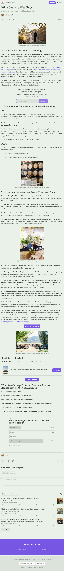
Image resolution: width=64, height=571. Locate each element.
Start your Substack (27, 563)
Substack (23, 567)
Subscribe (52, 2)
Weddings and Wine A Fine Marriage (15, 322)
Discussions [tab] (14, 494)
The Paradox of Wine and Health (10, 511)
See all (5, 530)
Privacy (34, 559)
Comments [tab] (5, 473)
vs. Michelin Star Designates (9, 501)
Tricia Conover (9, 14)
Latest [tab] (7, 494)
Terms (38, 559)
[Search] (61, 494)
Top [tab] (3, 494)
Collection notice (46, 559)
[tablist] (8, 473)
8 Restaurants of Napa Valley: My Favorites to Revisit (20, 499)
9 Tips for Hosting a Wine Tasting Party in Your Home (20, 519)
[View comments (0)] (8, 19)
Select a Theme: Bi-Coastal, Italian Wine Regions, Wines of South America (22, 521)
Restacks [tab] (12, 473)
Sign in (59, 3)
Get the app (40, 563)
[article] (32, 502)
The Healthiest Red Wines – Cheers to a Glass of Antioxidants (23, 509)
